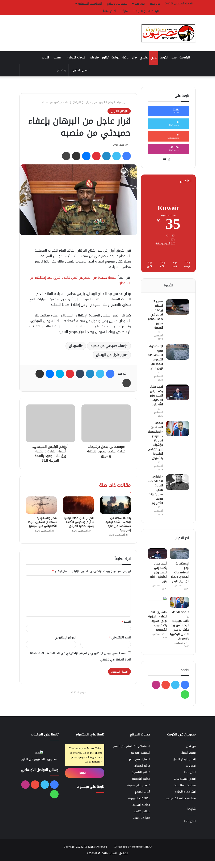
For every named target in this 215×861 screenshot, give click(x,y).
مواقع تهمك (142, 811)
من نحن (191, 746)
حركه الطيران (142, 765)
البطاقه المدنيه (140, 752)
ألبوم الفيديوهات (185, 778)
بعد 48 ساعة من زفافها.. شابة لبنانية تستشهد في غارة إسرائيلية (118, 524)
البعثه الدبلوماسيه (147, 11)
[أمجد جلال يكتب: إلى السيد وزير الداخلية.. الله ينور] (177, 392)
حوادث (115, 57)
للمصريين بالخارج (117, 4)
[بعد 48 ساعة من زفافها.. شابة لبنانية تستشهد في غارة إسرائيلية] (115, 505)
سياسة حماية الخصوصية (180, 798)
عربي (154, 57)
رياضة (125, 57)
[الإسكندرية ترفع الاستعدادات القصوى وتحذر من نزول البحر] (177, 352)
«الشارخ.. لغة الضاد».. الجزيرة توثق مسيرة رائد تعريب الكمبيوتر (157, 621)
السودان (75, 346)
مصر (174, 57)
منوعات (94, 57)
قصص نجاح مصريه (138, 785)
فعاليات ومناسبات (184, 785)
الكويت (164, 57)
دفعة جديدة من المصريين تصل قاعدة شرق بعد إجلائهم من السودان (80, 280)
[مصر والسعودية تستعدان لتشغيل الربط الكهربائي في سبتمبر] (41, 505)
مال (134, 57)
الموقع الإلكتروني (65, 637)
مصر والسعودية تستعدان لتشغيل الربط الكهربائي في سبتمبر (42, 522)
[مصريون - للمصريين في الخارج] (168, 33)
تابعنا (83, 773)
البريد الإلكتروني (120, 637)
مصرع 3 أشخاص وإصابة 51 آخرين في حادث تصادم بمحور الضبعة (155, 314)
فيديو (57, 57)
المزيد (45, 57)
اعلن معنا (109, 11)
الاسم (126, 621)
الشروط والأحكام (185, 791)
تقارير (105, 57)
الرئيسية (185, 57)
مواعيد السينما (141, 804)
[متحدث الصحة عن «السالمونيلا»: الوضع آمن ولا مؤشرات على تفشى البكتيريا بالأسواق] (177, 428)
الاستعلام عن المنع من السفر (131, 746)
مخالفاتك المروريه (139, 798)
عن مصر (155, 4)
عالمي (144, 57)
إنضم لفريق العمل (184, 759)
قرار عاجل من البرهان (111, 355)
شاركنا (124, 11)
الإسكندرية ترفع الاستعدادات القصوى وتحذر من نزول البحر (155, 357)
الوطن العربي (107, 102)
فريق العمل (188, 752)
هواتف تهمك (141, 817)
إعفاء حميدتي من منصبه (108, 346)
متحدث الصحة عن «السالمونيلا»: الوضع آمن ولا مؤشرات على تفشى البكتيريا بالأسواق (155, 440)
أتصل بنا (190, 765)
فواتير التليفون (141, 772)
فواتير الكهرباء (141, 778)
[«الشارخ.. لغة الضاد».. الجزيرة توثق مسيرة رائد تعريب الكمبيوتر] (177, 482)
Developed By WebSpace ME (131, 846)
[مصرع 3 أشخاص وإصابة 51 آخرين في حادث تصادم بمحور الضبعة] (177, 307)
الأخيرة (168, 285)
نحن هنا (140, 4)
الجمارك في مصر (139, 759)
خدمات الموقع (76, 57)
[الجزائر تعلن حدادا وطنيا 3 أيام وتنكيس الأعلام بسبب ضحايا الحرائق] (78, 505)
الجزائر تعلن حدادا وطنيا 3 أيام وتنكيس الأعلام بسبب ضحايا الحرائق (79, 522)
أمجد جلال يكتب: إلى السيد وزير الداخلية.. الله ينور (156, 395)
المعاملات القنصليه (90, 4)
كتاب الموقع (142, 791)
